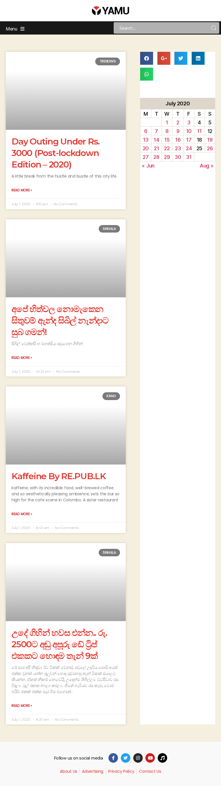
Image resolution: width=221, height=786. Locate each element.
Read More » (22, 190)
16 (177, 140)
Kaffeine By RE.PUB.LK (59, 476)
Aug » (207, 166)
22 (166, 148)
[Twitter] (125, 758)
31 (188, 157)
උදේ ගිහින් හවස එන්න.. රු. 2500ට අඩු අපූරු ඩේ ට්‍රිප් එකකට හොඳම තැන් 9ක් (59, 644)
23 (178, 148)
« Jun (148, 166)
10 (189, 131)
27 (145, 157)
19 (209, 140)
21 (156, 148)
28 (156, 157)
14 (156, 140)
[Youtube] (150, 758)
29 (167, 157)
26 (210, 148)
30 (178, 157)
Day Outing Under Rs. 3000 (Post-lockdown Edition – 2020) (56, 153)
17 (188, 140)
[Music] (162, 758)
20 (146, 148)
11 (199, 131)
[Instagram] (138, 758)
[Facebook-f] (113, 758)
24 (189, 148)
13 (145, 140)
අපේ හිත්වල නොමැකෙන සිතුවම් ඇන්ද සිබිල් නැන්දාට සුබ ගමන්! (60, 320)
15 (166, 140)
